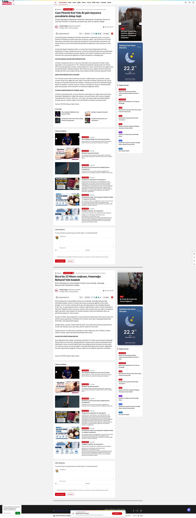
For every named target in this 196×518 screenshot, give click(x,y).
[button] (73, 9)
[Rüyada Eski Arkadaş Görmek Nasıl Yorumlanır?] (130, 118)
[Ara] (185, 2)
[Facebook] (133, 511)
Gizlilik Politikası (7, 513)
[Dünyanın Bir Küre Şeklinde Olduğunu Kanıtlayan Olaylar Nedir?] (130, 126)
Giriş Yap (70, 261)
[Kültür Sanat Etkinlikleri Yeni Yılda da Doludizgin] (130, 101)
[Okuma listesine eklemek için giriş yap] (112, 33)
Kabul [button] (18, 513)
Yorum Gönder (60, 261)
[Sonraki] (140, 23)
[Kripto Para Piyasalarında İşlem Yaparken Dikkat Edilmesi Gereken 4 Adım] (130, 92)
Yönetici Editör (63, 26)
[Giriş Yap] (189, 2)
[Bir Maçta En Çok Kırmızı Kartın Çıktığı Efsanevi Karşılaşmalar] (69, 120)
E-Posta (87, 250)
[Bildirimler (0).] (194, 264)
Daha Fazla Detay (130, 79)
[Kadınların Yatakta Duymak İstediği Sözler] (130, 134)
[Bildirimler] (193, 2)
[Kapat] (124, 512)
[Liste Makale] (8, 2)
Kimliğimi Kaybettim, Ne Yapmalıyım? (92, 211)
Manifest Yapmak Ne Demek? (90, 153)
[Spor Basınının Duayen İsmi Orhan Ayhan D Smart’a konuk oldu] (130, 110)
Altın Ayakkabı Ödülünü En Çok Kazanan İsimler (96, 139)
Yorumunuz (63, 236)
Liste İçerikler (85, 137)
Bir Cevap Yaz (60, 229)
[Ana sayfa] (55, 2)
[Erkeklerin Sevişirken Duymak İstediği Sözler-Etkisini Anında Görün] (130, 143)
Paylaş (141, 515)
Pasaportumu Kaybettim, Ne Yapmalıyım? (94, 179)
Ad (56, 250)
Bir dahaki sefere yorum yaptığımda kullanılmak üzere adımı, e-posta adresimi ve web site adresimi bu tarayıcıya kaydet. (82, 256)
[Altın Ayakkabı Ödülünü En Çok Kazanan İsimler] (69, 114)
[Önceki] (120, 23)
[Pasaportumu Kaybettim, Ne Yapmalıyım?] (99, 120)
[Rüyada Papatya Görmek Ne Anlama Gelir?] (130, 23)
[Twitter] (137, 511)
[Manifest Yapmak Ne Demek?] (99, 114)
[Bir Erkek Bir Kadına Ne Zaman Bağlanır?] (130, 287)
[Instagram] (141, 511)
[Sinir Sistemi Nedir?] (130, 150)
